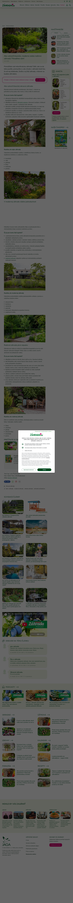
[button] (36, 451)
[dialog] (36, 451)
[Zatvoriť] (44, 431)
